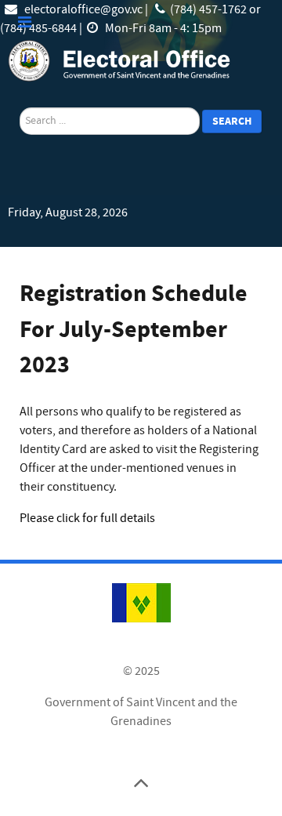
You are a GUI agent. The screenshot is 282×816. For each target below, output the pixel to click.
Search (231, 121)
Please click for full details (87, 518)
